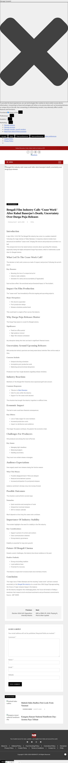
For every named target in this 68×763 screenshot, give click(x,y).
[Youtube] (32, 742)
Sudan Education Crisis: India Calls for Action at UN (30, 148)
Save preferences (37, 136)
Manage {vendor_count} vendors (15, 129)
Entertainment (12, 204)
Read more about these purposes (15, 131)
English (11, 762)
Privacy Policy (8, 141)
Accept (4, 136)
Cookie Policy (8, 139)
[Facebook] (27, 742)
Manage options (9, 125)
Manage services (9, 127)
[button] (34, 52)
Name (10, 660)
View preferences (22, 136)
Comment (12, 637)
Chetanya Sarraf (12, 222)
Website (11, 675)
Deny (11, 136)
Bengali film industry (24, 584)
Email (10, 667)
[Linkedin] (40, 742)
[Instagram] (36, 742)
